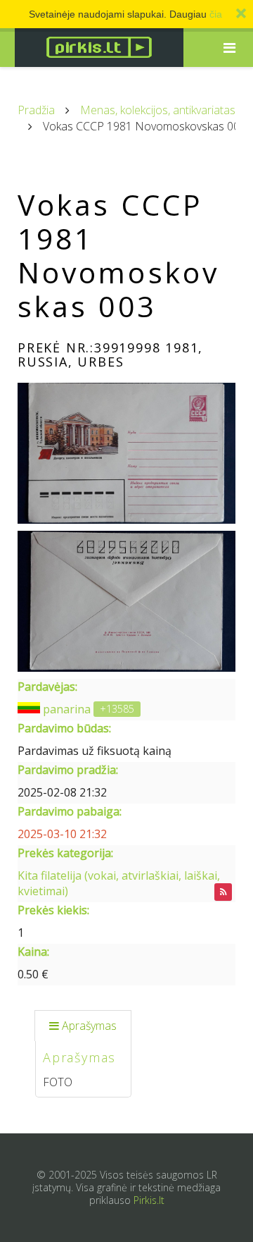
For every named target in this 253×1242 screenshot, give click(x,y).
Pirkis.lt (149, 1200)
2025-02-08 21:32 (62, 792)
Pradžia (36, 110)
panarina (67, 709)
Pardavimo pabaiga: (70, 811)
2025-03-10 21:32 (62, 834)
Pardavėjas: (47, 686)
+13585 (117, 708)
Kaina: (33, 951)
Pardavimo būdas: (64, 728)
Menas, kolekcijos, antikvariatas (157, 110)
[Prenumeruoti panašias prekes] (223, 892)
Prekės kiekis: (53, 910)
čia (215, 14)
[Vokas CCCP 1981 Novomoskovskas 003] (126, 453)
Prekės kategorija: (65, 853)
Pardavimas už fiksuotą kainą (94, 750)
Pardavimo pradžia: (68, 769)
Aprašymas (89, 1025)
